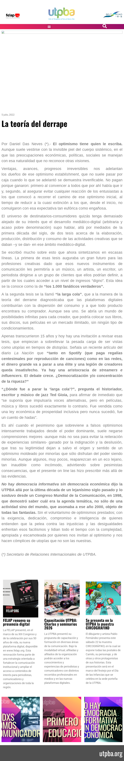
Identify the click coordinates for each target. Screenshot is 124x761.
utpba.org (110, 753)
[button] (49, 26)
